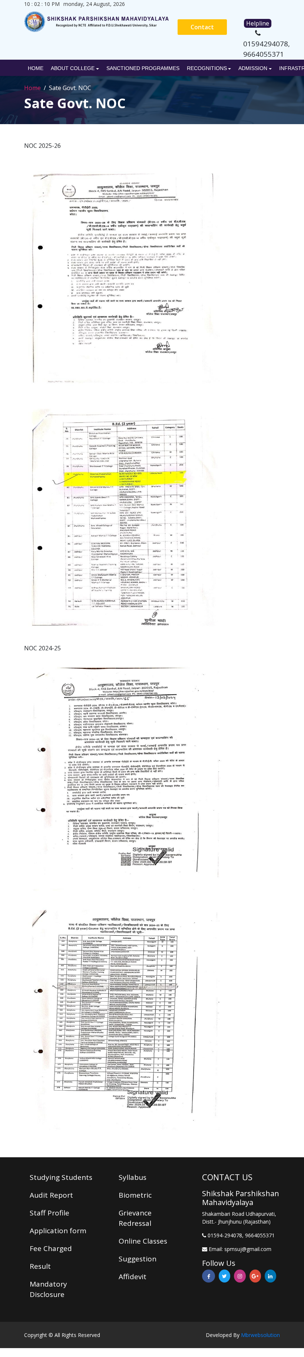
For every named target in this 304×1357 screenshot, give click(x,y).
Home (35, 68)
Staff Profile (49, 1213)
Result (40, 1266)
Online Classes (143, 1241)
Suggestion (137, 1259)
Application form (58, 1230)
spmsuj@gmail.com (247, 1249)
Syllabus (132, 1177)
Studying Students (61, 1177)
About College (73, 68)
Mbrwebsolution (260, 1334)
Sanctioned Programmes (142, 68)
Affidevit (132, 1276)
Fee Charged (51, 1248)
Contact (202, 27)
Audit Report (51, 1195)
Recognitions (207, 68)
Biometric (135, 1195)
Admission (252, 68)
